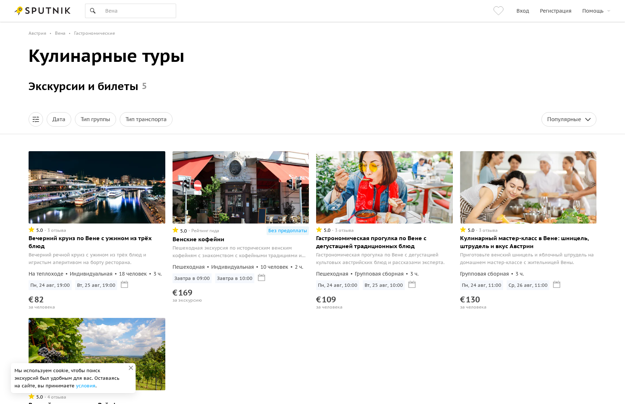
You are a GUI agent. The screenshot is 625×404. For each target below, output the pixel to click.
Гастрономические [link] (94, 33)
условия (85, 386)
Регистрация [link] (555, 11)
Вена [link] (60, 33)
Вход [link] (522, 11)
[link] (499, 11)
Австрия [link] (37, 33)
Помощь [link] (592, 11)
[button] (36, 119)
